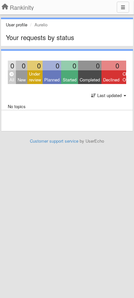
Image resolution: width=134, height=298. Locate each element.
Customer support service (54, 141)
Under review (35, 77)
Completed (90, 80)
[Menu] (123, 7)
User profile (16, 24)
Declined (111, 80)
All (11, 80)
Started (69, 80)
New (22, 80)
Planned (52, 80)
